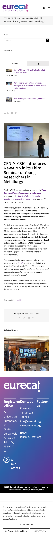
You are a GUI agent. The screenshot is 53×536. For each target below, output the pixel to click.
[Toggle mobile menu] (49, 8)
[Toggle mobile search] (44, 8)
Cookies (25, 489)
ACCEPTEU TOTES (26, 524)
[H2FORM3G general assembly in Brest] (9, 98)
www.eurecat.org (30, 425)
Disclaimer (44, 487)
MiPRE (20, 263)
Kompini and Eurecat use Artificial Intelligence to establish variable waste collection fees (30, 86)
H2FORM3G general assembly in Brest (29, 98)
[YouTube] (12, 113)
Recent (15, 63)
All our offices (13, 464)
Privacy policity (15, 489)
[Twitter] (16, 113)
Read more (13, 519)
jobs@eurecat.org (30, 437)
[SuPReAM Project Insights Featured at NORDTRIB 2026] (9, 70)
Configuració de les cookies (15, 531)
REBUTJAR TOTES (40, 531)
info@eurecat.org (30, 421)
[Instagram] (8, 113)
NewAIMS (18, 300)
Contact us (35, 487)
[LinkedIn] (5, 113)
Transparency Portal (36, 489)
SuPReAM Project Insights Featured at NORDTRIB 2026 (29, 71)
